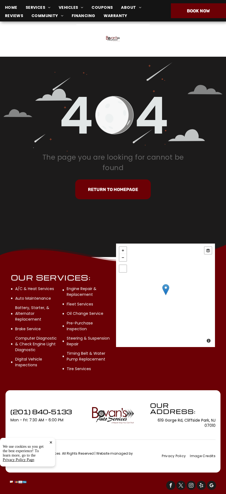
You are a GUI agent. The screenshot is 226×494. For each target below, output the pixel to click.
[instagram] (191, 486)
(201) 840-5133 (187, 38)
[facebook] (170, 486)
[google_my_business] (211, 486)
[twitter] (180, 486)
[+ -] (165, 295)
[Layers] (208, 250)
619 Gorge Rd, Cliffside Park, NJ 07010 (40, 42)
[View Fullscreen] (123, 268)
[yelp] (201, 486)
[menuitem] (15, 7)
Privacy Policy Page (18, 460)
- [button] (123, 257)
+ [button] (123, 250)
